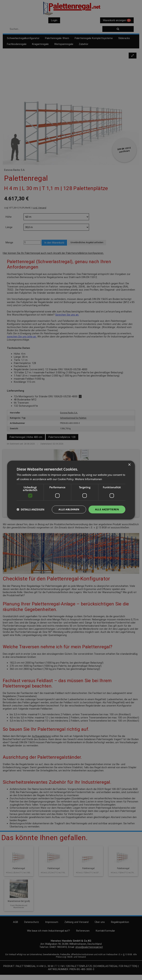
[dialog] (71, 490)
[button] (30, 509)
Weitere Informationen (88, 479)
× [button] (129, 464)
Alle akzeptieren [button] (107, 509)
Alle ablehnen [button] (69, 509)
